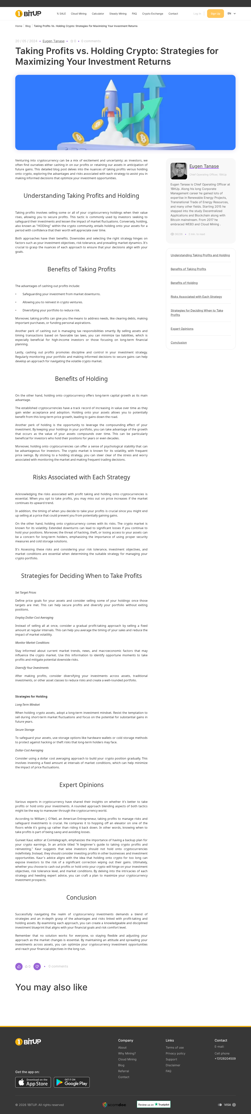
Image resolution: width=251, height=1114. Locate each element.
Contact (173, 13)
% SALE (61, 13)
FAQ (134, 13)
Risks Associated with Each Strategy (196, 296)
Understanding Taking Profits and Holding (200, 255)
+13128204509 (225, 1058)
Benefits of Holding (184, 283)
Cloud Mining (79, 13)
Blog (121, 1065)
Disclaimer (173, 1065)
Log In (197, 13)
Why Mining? (127, 1053)
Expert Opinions (182, 329)
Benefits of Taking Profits (188, 269)
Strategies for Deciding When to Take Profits (197, 313)
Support (171, 1059)
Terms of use (175, 1047)
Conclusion (179, 342)
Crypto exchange (152, 13)
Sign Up (215, 13)
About (122, 1047)
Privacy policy (175, 1053)
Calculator (98, 13)
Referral (123, 1071)
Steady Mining (118, 13)
